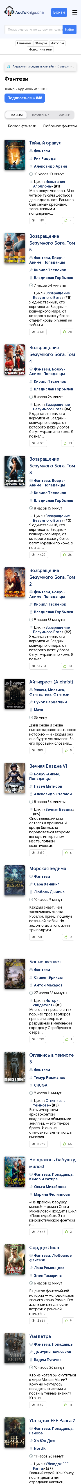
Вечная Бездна (58, 809)
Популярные (40, 115)
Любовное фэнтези (60, 126)
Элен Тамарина (48, 1275)
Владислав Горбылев (53, 278)
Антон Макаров (48, 985)
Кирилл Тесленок (50, 270)
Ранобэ (36, 1433)
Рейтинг (64, 115)
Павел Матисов (48, 786)
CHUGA (40, 1085)
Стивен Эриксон (49, 977)
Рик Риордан (46, 158)
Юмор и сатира (43, 1179)
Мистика (56, 690)
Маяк (38, 710)
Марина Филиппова (52, 1194)
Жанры (41, 43)
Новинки (15, 115)
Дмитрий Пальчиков (52, 1352)
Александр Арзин (50, 166)
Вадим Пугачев (47, 1360)
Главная (24, 43)
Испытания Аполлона (49, 184)
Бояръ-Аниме (46, 774)
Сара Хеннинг (46, 884)
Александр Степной (53, 794)
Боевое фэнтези (22, 126)
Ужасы (40, 690)
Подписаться (24, 98)
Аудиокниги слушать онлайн (33, 66)
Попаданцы (54, 262)
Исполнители (40, 49)
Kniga (29, 12)
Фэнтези (63, 66)
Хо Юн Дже (44, 1441)
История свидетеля (47, 1003)
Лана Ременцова (49, 1268)
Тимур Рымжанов (49, 1077)
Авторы (57, 43)
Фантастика (40, 694)
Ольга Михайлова (50, 1187)
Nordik (40, 1448)
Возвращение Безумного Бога (51, 295)
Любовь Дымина (49, 892)
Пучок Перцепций (50, 702)
